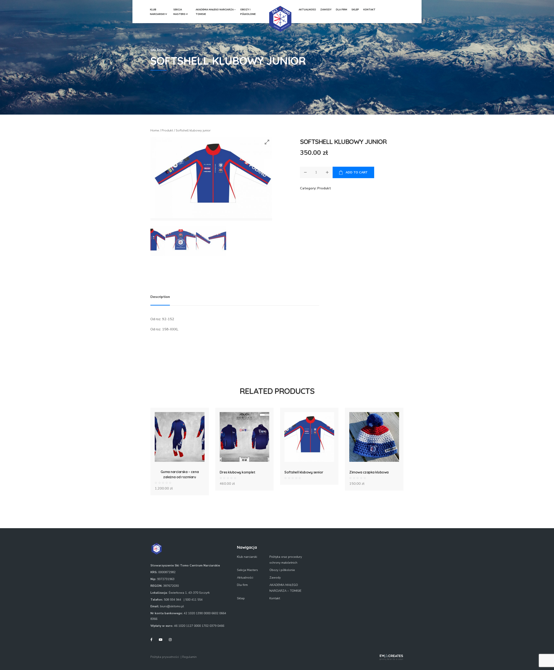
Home (154, 130)
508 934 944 (172, 600)
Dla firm (341, 9)
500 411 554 (194, 600)
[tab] (160, 296)
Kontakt (369, 9)
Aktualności (307, 9)
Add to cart (356, 172)
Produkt (167, 130)
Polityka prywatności (164, 657)
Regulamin (189, 657)
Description (160, 296)
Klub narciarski (157, 12)
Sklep (355, 9)
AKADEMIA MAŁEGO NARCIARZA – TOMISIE (216, 12)
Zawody (326, 9)
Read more (309, 444)
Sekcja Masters (179, 12)
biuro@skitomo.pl (172, 606)
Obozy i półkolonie (248, 12)
